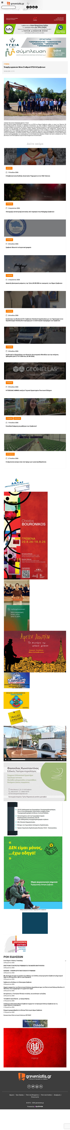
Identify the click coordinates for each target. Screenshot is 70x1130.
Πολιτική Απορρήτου (32, 1095)
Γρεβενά (9, 204)
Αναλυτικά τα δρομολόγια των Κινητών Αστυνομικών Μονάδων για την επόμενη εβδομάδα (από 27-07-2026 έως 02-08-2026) (32, 355)
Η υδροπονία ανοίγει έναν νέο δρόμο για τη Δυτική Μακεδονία (26, 462)
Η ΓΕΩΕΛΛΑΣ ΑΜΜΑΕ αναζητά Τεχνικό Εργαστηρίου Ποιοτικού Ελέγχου (29, 390)
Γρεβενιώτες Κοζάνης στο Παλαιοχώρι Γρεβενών (18, 982)
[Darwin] (39, 1106)
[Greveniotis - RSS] (36, 7)
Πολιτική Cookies (46, 1095)
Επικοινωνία (35, 1097)
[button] (35, 743)
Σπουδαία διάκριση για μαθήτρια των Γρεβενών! (21, 426)
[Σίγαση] (61, 759)
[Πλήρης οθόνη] (64, 759)
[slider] (33, 759)
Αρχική (11, 1095)
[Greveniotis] (15, 3)
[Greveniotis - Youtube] (33, 7)
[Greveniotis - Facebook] (27, 7)
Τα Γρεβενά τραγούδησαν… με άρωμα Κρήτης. (17, 998)
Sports (9, 168)
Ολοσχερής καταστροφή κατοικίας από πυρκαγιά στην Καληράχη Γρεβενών (30, 212)
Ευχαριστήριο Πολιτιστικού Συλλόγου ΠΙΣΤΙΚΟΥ (17, 1015)
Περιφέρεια (10, 454)
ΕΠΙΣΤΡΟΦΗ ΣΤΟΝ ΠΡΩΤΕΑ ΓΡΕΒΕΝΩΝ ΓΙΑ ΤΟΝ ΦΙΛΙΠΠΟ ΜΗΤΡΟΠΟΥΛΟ (24, 965)
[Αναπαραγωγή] (6, 759)
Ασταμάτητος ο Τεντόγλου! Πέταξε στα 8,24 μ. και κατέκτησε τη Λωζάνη (25, 993)
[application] (35, 743)
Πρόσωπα (17, 418)
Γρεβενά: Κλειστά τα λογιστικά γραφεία (18, 247)
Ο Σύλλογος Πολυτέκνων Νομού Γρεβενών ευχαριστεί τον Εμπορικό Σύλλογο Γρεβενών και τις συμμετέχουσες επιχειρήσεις (31, 1004)
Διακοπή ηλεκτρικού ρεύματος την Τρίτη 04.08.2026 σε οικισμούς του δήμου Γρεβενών (34, 283)
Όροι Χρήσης (20, 1095)
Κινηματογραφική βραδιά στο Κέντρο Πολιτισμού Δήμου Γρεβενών (23, 1010)
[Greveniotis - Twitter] (30, 7)
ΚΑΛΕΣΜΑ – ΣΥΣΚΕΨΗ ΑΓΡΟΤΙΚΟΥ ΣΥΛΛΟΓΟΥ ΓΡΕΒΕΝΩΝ (19, 970)
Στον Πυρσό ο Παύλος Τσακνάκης (13, 960)
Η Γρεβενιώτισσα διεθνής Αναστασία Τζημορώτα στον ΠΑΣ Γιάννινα (28, 176)
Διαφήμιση (57, 1095)
